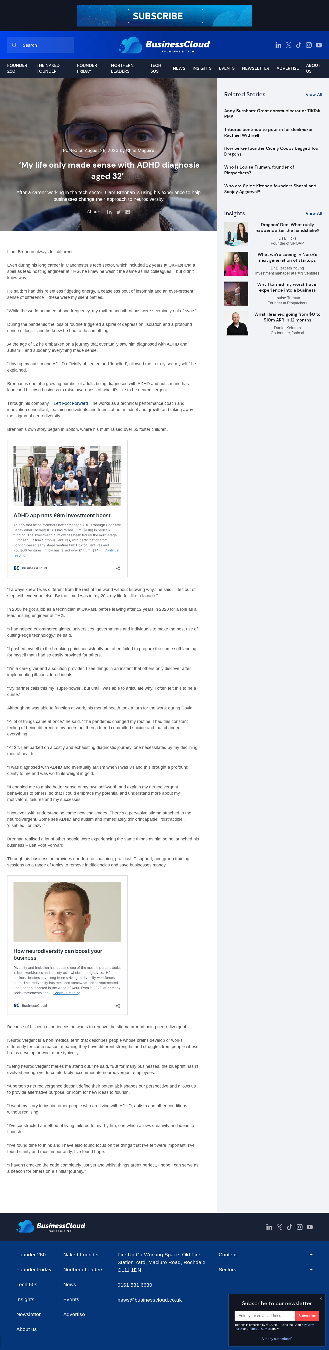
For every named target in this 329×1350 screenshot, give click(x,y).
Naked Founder (81, 1254)
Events (227, 68)
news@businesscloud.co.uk (150, 1300)
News (179, 68)
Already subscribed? (277, 1338)
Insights (202, 68)
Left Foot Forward (71, 403)
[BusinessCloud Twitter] (288, 45)
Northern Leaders (122, 68)
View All (314, 94)
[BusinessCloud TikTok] (299, 45)
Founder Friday (87, 68)
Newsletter (255, 68)
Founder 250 (17, 68)
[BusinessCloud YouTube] (319, 45)
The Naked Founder (48, 68)
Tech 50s (155, 68)
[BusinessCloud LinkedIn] (278, 45)
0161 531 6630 (135, 1285)
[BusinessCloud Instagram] (309, 45)
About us (313, 68)
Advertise (287, 68)
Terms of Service (260, 1328)
